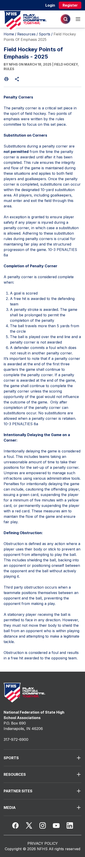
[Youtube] (56, 825)
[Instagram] (43, 825)
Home (9, 34)
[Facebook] (15, 825)
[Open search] (65, 19)
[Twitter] (29, 825)
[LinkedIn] (70, 825)
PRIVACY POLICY (42, 843)
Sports (44, 34)
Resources (26, 34)
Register (70, 5)
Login (50, 5)
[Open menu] (78, 19)
